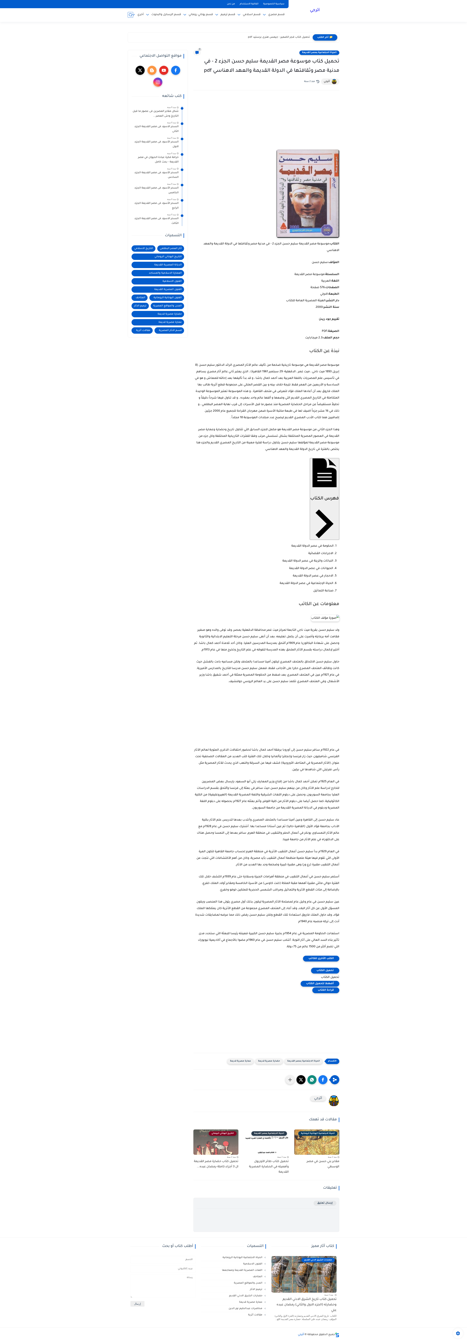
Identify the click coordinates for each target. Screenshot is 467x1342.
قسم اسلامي (251, 14)
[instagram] (157, 82)
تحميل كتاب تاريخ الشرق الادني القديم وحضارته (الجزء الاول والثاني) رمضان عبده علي (307, 1305)
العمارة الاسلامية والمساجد (165, 273)
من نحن (231, 4)
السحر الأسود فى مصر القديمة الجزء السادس (157, 175)
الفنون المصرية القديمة (168, 289)
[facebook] (175, 70)
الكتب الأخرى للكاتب (321, 958)
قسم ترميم (228, 14)
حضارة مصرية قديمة (269, 1061)
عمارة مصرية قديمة (240, 1061)
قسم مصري (276, 14)
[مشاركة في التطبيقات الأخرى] (290, 1079)
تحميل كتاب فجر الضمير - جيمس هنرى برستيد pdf (279, 37)
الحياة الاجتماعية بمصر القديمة (319, 52)
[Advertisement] (266, 124)
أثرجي (315, 10)
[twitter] (140, 70)
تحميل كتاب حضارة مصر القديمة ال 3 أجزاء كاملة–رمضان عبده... (216, 1164)
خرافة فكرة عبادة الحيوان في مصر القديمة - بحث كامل (158, 160)
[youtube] (163, 70)
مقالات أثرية (143, 330)
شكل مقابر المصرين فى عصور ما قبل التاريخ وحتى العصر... (156, 114)
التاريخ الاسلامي (143, 248)
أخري (140, 14)
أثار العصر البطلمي (171, 248)
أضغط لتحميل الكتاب (320, 983)
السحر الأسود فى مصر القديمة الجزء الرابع (157, 206)
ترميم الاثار (140, 306)
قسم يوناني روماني (201, 14)
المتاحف (140, 297)
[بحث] (130, 15)
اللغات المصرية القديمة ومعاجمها (242, 1270)
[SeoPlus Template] (337, 1334)
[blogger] (152, 70)
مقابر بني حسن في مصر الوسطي (323, 1164)
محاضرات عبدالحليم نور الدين (246, 1308)
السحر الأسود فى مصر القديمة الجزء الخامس (157, 190)
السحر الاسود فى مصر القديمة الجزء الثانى (157, 129)
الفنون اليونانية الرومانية (168, 297)
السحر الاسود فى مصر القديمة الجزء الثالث (157, 221)
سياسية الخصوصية (273, 4)
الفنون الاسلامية (172, 281)
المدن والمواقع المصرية (167, 306)
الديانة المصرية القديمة (168, 265)
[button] (322, 1079)
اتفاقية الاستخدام (249, 4)
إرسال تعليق (325, 1203)
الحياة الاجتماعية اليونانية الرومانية (243, 1257)
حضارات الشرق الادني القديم (246, 1295)
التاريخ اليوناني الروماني (168, 256)
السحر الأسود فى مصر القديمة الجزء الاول (157, 144)
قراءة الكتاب (326, 990)
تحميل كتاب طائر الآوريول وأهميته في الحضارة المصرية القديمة (269, 1167)
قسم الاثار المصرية (170, 330)
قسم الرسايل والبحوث (166, 14)
